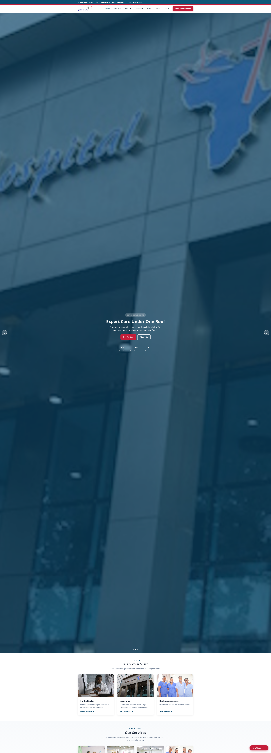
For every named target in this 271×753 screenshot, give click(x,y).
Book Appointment (183, 9)
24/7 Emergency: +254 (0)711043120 (95, 2)
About (127, 8)
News (149, 8)
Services (117, 8)
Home (107, 8)
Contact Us (146, 337)
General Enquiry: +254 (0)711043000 (127, 2)
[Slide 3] (137, 649)
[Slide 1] (133, 649)
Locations (138, 8)
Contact (167, 8)
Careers (157, 8)
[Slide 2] (135, 649)
